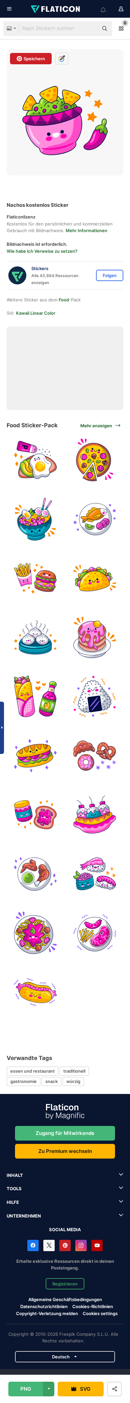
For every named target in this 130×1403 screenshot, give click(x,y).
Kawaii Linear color (35, 313)
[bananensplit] (94, 814)
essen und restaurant (32, 1071)
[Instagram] (81, 1245)
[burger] (35, 578)
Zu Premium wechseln (65, 1151)
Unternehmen (24, 1216)
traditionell (74, 1071)
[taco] (94, 578)
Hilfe (13, 1202)
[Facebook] (33, 1245)
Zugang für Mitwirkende (65, 1133)
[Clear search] (90, 28)
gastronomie (23, 1081)
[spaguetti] (35, 932)
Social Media (65, 1229)
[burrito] (35, 696)
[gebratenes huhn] (35, 874)
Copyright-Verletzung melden (47, 1313)
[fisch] (94, 519)
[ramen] (35, 519)
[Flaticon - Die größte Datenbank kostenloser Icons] (56, 9)
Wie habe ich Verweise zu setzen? (42, 251)
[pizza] (94, 460)
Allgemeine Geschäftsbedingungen (65, 1299)
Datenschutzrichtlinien (44, 1306)
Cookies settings (100, 1313)
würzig (73, 1081)
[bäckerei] (94, 755)
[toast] (35, 460)
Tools (14, 1188)
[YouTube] (97, 1245)
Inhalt (15, 1175)
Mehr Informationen (86, 230)
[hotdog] (35, 992)
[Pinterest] (65, 1245)
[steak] (94, 932)
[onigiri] (94, 696)
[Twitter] (49, 1245)
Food (64, 299)
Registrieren (65, 1283)
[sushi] (94, 874)
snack (51, 1081)
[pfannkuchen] (94, 637)
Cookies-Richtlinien (92, 1306)
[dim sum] (35, 637)
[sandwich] (35, 755)
